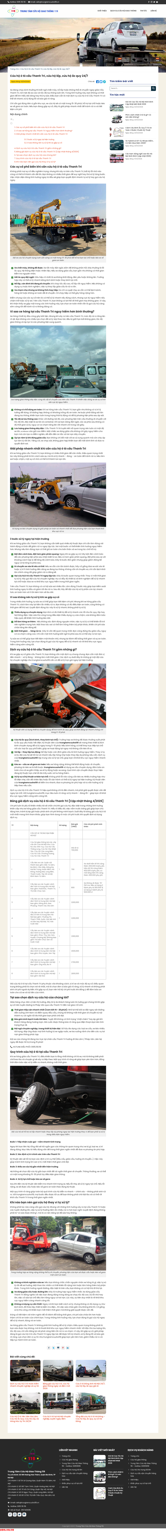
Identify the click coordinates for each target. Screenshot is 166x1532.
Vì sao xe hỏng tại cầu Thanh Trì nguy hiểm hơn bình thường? (44, 131)
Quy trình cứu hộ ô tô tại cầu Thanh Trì (33, 158)
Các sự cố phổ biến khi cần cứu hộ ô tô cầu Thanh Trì (40, 127)
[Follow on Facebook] (149, 2)
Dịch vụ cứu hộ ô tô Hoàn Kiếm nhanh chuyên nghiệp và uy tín (24, 1385)
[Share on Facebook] (97, 81)
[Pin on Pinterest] (63, 1348)
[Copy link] (104, 81)
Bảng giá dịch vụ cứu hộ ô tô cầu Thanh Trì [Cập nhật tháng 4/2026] (47, 152)
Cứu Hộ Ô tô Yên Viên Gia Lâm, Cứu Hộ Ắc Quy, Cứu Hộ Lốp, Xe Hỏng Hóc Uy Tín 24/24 (24, 1419)
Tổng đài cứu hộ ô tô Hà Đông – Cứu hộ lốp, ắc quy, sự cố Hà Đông (90, 1419)
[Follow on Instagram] (151, 2)
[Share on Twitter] (101, 81)
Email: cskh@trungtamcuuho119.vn (45, 2)
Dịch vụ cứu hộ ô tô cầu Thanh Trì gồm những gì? (38, 148)
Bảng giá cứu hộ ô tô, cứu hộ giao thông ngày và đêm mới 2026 (56, 1386)
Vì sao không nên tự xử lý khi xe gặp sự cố (44, 143)
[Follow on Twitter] (154, 2)
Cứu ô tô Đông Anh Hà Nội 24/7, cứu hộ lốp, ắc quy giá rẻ (90, 1385)
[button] (58, 121)
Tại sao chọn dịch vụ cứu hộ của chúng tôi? (36, 155)
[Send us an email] (157, 2)
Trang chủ (14, 69)
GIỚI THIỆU (102, 11)
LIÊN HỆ (154, 11)
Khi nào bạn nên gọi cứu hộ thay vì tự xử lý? (36, 162)
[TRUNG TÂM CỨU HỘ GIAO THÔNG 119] (37, 11)
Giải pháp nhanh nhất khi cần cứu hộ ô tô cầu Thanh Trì (42, 134)
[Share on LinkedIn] (68, 1348)
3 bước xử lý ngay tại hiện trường (40, 140)
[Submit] (153, 88)
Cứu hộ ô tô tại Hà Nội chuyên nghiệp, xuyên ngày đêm (57, 1418)
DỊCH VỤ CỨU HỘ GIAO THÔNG (123, 11)
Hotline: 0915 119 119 (18, 2)
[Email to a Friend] (58, 1348)
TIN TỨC (143, 11)
